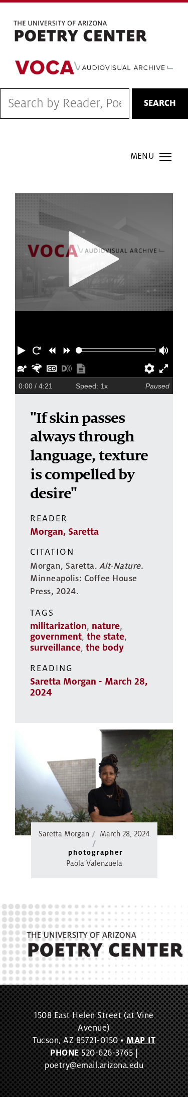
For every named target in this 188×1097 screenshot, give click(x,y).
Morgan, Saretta (64, 532)
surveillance (55, 648)
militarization (58, 626)
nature (106, 626)
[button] (23, 350)
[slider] (79, 350)
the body (105, 648)
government (56, 637)
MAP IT (140, 1040)
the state (105, 637)
